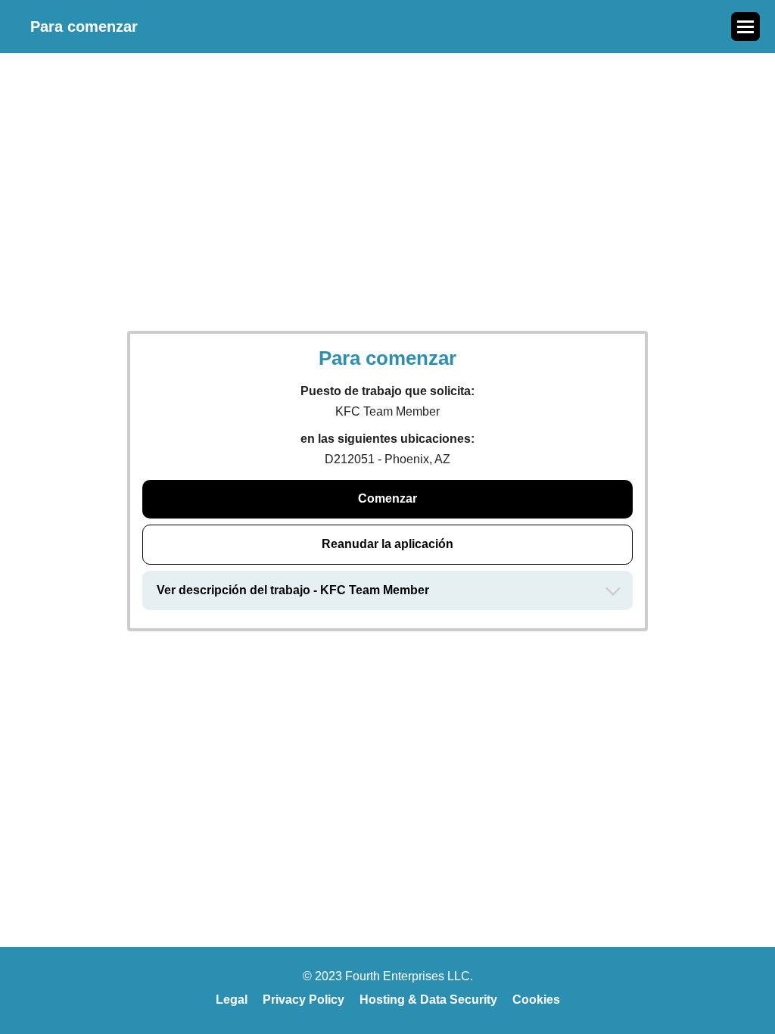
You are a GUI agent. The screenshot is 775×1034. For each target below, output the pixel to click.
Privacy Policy (303, 999)
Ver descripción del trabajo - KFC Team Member (293, 590)
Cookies (536, 999)
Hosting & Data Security (428, 999)
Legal (231, 999)
